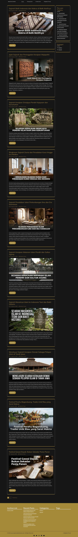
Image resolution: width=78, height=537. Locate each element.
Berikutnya (15, 497)
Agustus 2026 (10, 510)
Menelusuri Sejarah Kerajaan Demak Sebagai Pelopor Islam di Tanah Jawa (30, 353)
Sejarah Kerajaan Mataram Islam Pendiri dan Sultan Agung (29, 253)
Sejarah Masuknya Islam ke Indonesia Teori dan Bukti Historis (30, 303)
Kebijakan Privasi (47, 1)
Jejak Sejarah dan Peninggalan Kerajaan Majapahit (29, 55)
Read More (12, 45)
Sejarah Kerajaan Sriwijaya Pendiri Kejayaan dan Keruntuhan (28, 103)
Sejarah (60, 49)
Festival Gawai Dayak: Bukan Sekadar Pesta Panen (29, 452)
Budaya (60, 47)
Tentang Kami (29, 1)
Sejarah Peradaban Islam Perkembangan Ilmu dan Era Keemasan (30, 203)
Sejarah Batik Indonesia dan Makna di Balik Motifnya (30, 8)
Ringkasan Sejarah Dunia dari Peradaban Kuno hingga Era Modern (30, 153)
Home (22, 1)
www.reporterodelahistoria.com (17, 533)
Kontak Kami (38, 1)
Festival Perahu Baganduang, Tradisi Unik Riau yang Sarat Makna (30, 403)
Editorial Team (23, 10)
